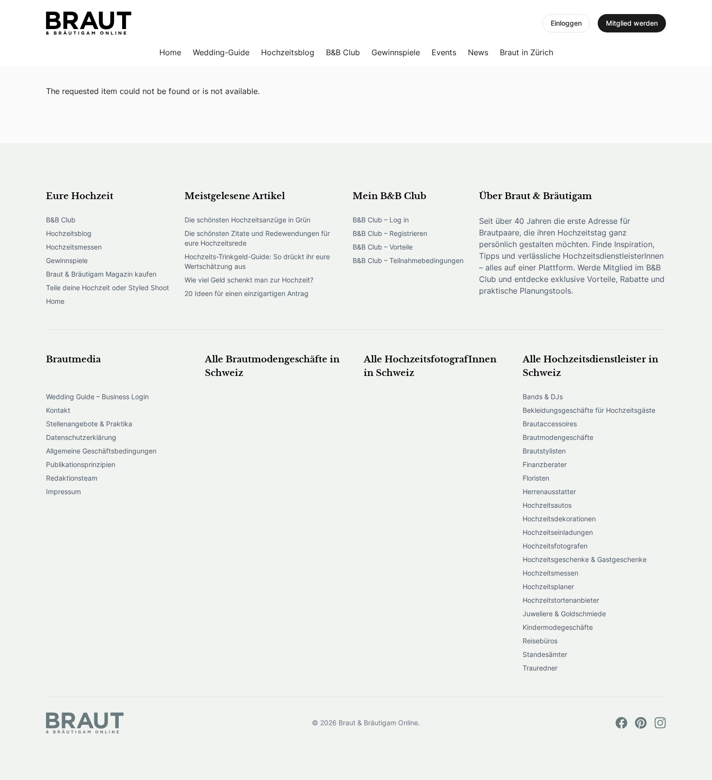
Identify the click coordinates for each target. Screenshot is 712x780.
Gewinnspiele (395, 52)
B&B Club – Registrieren (390, 233)
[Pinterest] (641, 723)
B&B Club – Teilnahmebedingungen (408, 260)
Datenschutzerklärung (81, 437)
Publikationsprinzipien (80, 464)
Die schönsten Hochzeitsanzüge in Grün (247, 219)
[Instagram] (660, 723)
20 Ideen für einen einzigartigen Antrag (247, 293)
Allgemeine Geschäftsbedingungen (101, 450)
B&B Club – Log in (381, 219)
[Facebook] (621, 723)
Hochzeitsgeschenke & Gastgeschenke (585, 559)
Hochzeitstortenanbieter (561, 600)
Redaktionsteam (71, 478)
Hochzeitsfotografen (555, 545)
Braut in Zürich (526, 52)
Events (444, 52)
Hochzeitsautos (547, 505)
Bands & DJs (543, 396)
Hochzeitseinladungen (558, 532)
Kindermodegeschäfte (558, 627)
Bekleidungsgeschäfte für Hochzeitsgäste (589, 410)
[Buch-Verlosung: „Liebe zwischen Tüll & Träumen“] (88, 23)
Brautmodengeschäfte (558, 437)
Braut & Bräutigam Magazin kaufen (101, 274)
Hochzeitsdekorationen (559, 518)
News (478, 52)
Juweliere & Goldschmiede (564, 613)
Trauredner (540, 667)
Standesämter (545, 654)
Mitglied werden (632, 23)
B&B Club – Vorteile (383, 246)
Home (170, 52)
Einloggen (566, 23)
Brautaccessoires (550, 423)
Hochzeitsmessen (74, 246)
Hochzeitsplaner (548, 586)
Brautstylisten (544, 450)
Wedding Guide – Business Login (97, 396)
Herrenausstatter (549, 491)
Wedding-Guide (221, 52)
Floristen (536, 478)
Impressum (63, 491)
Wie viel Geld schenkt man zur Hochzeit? (249, 279)
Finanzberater (545, 464)
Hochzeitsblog (287, 52)
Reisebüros (540, 640)
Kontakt (58, 410)
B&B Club (343, 52)
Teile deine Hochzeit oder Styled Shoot (107, 287)
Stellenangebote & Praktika (89, 423)
